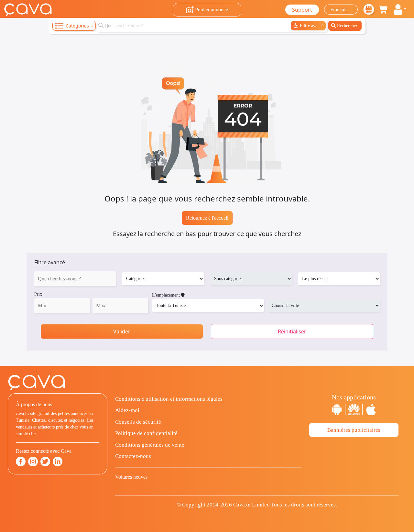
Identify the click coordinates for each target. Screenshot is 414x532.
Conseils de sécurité (138, 422)
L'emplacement (166, 295)
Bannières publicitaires (353, 430)
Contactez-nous (133, 456)
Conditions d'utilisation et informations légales (169, 399)
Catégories (77, 26)
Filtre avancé (49, 262)
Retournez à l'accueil (207, 218)
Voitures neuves (131, 477)
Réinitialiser (292, 331)
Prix (38, 294)
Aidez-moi (127, 410)
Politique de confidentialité (146, 433)
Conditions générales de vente (149, 445)
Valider (121, 331)
